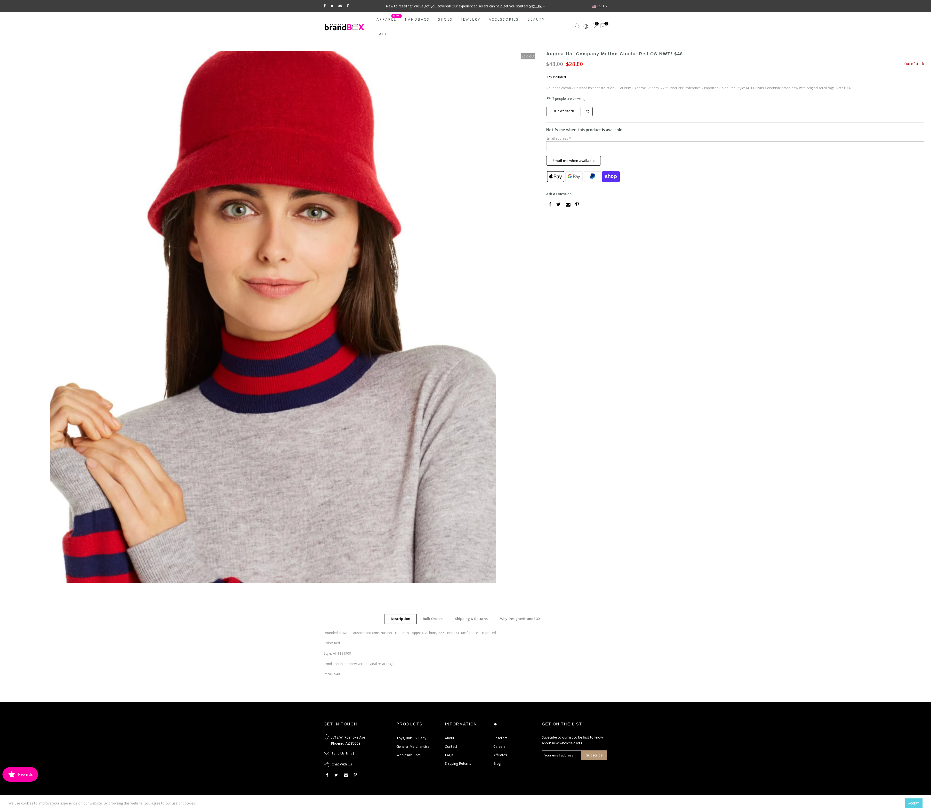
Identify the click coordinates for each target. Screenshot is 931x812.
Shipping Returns (458, 763)
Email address (558, 138)
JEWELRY (470, 19)
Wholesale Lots (408, 755)
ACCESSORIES (504, 19)
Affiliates (500, 755)
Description (400, 618)
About (449, 738)
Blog (497, 763)
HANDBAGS (417, 19)
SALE (382, 34)
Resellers (500, 738)
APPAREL (388, 18)
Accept (913, 803)
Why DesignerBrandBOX (520, 618)
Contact (451, 746)
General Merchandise (413, 746)
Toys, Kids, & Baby (411, 738)
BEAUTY (536, 19)
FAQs (449, 755)
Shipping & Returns (471, 618)
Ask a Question (559, 194)
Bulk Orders (432, 618)
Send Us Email (343, 753)
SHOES (445, 19)
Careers (499, 746)
